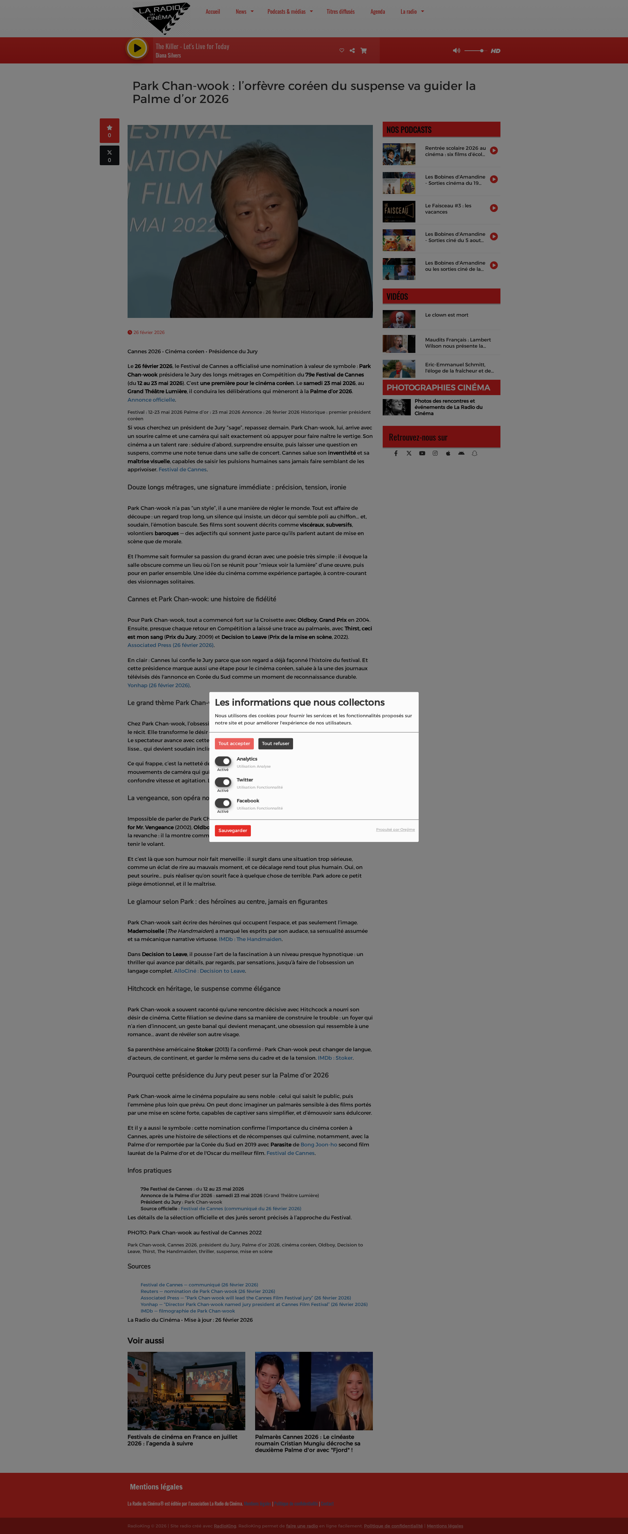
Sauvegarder (232, 831)
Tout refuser (275, 743)
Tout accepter (234, 743)
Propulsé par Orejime (395, 830)
